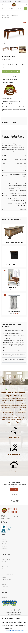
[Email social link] (10, 65)
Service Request (5, 563)
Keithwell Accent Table (14, 311)
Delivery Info (4, 558)
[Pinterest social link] (12, 65)
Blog (3, 590)
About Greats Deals (7, 576)
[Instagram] (13, 502)
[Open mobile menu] (2, 4)
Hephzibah (14, 613)
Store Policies (5, 567)
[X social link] (9, 65)
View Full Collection (8, 82)
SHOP (3, 535)
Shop (8, 15)
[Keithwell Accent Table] (14, 302)
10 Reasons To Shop (6, 580)
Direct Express (16, 101)
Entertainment (5, 545)
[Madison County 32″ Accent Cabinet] (14, 255)
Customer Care (6, 555)
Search (25, 8)
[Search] (26, 4)
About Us (4, 578)
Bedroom (4, 540)
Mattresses (4, 552)
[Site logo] (14, 4)
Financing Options (6, 560)
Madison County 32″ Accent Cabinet (14, 265)
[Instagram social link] (3, 1)
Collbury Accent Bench (14, 287)
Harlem (19, 613)
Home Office (4, 547)
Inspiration (5, 594)
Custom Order (5, 587)
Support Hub (4, 572)
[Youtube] (17, 502)
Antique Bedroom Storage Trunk (14, 242)
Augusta (15, 612)
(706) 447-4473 (17, 76)
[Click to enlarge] (4, 43)
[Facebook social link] (2, 1)
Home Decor (14, 15)
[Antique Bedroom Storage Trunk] (14, 232)
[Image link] (10, 90)
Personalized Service (13, 455)
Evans (19, 612)
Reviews (4, 585)
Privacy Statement (6, 565)
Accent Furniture (6, 17)
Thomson (11, 615)
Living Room (4, 538)
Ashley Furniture (6, 59)
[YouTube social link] (5, 1)
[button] (3, 33)
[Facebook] (10, 502)
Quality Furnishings (13, 439)
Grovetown (8, 613)
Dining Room (4, 542)
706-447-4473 (4, 524)
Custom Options (13, 472)
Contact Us (4, 570)
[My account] (23, 4)
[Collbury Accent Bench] (14, 277)
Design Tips (4, 596)
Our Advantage (5, 583)
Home (3, 15)
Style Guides (4, 598)
